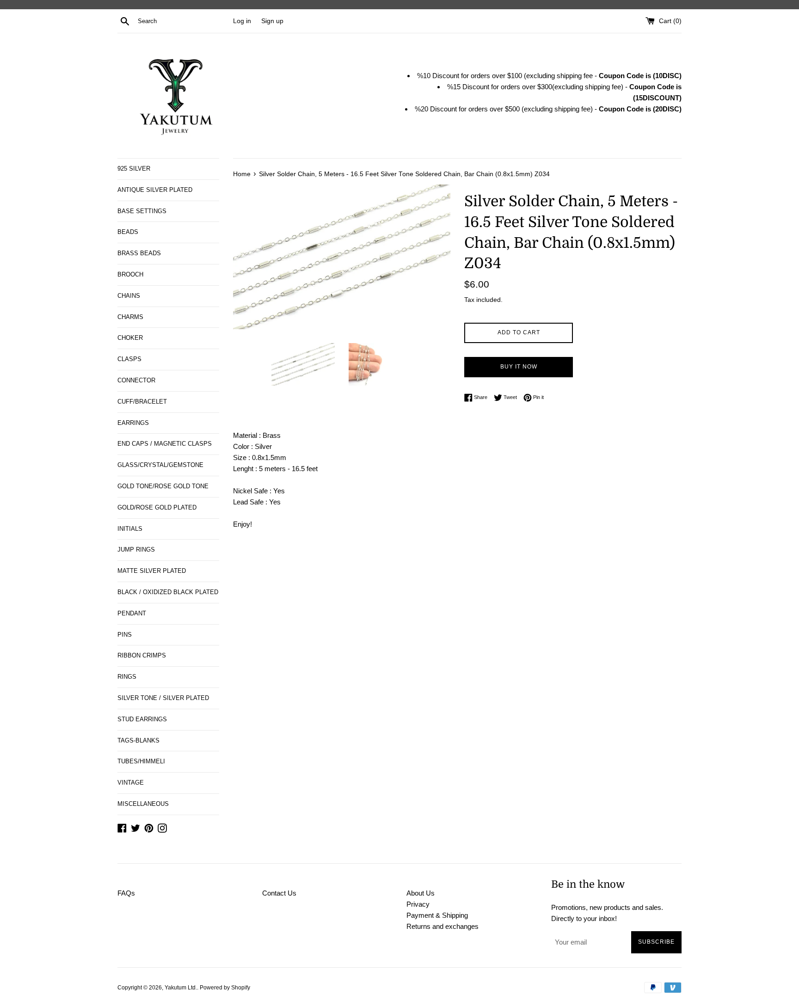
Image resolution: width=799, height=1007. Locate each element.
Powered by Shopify (225, 987)
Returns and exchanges (442, 926)
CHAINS (128, 295)
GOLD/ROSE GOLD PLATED (157, 507)
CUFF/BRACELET (142, 401)
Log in (242, 21)
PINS (124, 634)
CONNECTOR (136, 380)
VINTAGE (130, 782)
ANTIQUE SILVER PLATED (154, 189)
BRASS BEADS (139, 253)
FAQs (126, 893)
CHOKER (130, 337)
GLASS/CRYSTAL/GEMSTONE (160, 464)
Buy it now (518, 366)
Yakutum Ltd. (181, 987)
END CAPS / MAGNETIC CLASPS (164, 443)
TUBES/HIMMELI (141, 761)
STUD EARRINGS (142, 719)
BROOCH (130, 274)
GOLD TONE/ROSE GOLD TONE (163, 486)
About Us (420, 893)
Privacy (418, 904)
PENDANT (131, 613)
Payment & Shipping (437, 915)
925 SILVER (133, 168)
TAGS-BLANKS (138, 740)
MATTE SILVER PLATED (151, 570)
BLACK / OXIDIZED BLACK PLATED (167, 592)
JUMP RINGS (136, 549)
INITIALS (129, 528)
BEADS (127, 231)
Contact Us (279, 893)
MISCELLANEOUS (143, 803)
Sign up (272, 21)
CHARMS (130, 316)
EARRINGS (133, 422)
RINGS (126, 676)
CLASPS (129, 359)
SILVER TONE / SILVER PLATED (163, 697)
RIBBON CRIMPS (141, 655)
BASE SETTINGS (141, 211)
